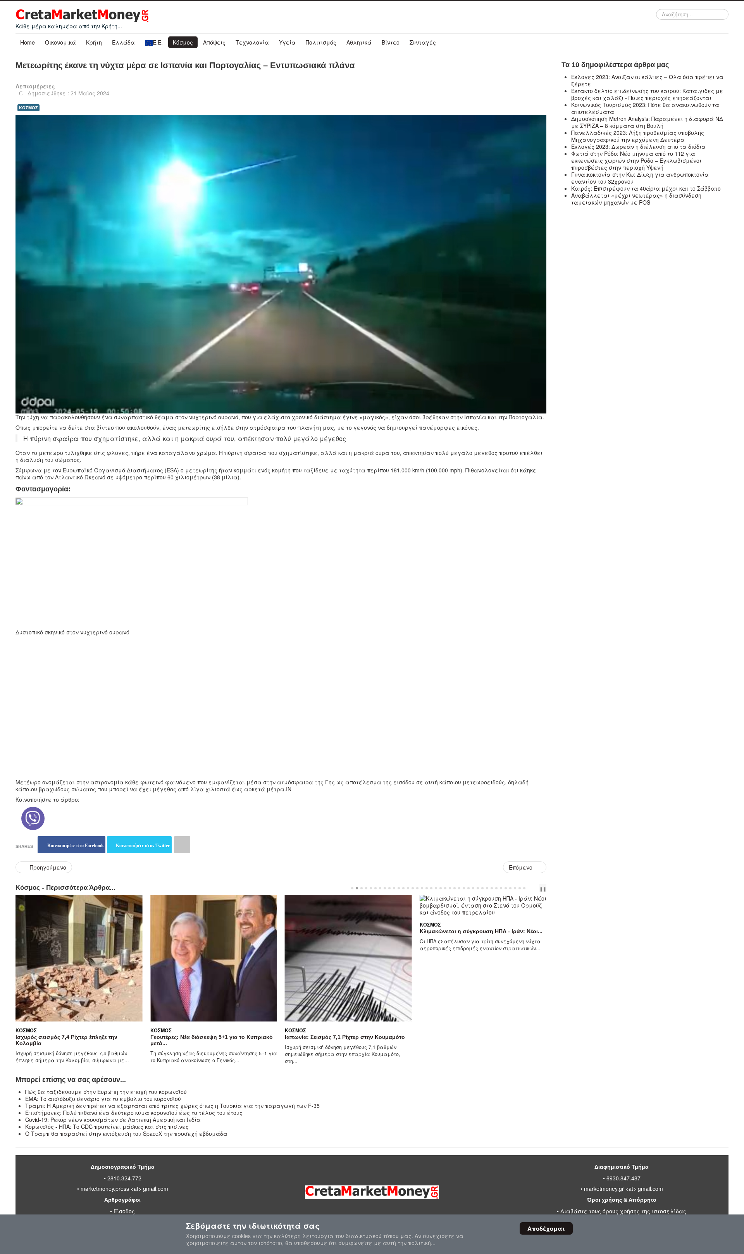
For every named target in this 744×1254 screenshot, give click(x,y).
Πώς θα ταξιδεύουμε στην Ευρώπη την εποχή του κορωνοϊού (106, 1092)
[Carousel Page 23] (454, 888)
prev (532, 888)
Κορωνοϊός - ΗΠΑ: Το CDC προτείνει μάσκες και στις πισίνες (107, 1126)
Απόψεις (214, 42)
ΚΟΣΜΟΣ (28, 107)
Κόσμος (183, 42)
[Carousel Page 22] (450, 888)
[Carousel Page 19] (436, 888)
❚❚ (542, 888)
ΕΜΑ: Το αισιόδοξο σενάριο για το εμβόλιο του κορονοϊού (103, 1098)
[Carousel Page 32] (496, 888)
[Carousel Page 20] (440, 888)
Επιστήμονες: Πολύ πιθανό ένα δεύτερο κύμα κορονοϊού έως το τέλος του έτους (134, 1112)
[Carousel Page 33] (501, 888)
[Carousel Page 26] (468, 888)
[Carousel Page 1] (352, 888)
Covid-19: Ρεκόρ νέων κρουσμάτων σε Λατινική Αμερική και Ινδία (113, 1119)
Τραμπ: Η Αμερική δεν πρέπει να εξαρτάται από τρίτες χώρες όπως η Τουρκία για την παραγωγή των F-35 (172, 1105)
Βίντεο (391, 42)
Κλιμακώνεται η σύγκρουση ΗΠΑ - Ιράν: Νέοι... (481, 931)
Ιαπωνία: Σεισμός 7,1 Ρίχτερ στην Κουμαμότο (345, 1037)
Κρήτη (94, 42)
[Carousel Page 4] (366, 888)
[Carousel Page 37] (519, 888)
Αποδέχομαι (546, 1228)
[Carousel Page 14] (413, 888)
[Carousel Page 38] (524, 888)
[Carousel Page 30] (487, 888)
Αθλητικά (359, 42)
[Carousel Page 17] (426, 888)
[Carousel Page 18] (431, 888)
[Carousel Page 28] (478, 888)
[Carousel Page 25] (464, 888)
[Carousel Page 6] (375, 888)
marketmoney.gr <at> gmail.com (622, 1188)
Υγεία (287, 42)
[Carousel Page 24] (459, 888)
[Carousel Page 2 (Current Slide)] (357, 888)
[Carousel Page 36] (515, 888)
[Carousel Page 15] (417, 888)
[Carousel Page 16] (422, 888)
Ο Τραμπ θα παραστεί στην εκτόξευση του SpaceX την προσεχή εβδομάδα (126, 1133)
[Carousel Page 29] (482, 888)
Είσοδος (124, 1211)
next (538, 888)
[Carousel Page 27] (473, 888)
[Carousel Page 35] (510, 888)
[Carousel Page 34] (506, 888)
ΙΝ (288, 789)
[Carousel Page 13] (408, 888)
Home (27, 42)
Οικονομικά (60, 42)
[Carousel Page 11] (399, 888)
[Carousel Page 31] (492, 888)
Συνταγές (423, 42)
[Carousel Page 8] (385, 888)
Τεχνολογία (252, 42)
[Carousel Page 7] (380, 888)
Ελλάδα (123, 42)
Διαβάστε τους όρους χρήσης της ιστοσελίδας (623, 1211)
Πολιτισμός (321, 42)
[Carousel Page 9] (389, 888)
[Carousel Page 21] (445, 888)
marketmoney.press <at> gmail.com (124, 1188)
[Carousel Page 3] (361, 888)
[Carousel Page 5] (371, 888)
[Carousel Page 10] (394, 888)
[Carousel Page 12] (403, 888)
